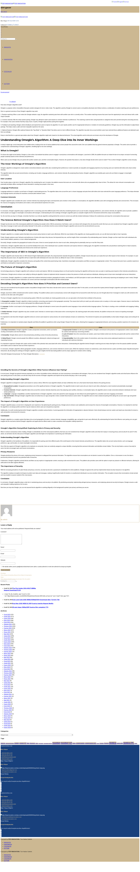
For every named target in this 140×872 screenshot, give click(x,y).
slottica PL (128, 743)
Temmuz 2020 (8, 708)
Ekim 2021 (7, 690)
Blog (28, 743)
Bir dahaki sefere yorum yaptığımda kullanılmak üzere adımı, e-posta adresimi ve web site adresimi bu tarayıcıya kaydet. (37, 566)
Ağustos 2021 (8, 694)
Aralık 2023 (7, 640)
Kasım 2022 (7, 665)
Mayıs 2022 (7, 677)
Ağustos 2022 (8, 671)
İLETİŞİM (7, 84)
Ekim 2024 (7, 620)
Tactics (135, 743)
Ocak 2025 (7, 614)
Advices (3, 743)
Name (3, 547)
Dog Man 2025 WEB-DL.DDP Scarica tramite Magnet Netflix (32, 603)
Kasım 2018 (7, 727)
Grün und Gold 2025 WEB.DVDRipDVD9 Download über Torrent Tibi (35, 599)
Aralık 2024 (7, 616)
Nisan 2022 (7, 678)
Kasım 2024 (7, 618)
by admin (12, 101)
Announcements (10, 743)
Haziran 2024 (8, 628)
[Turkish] (114, 1)
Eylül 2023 (7, 645)
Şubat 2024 (7, 636)
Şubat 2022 (7, 682)
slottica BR (120, 743)
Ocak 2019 (7, 723)
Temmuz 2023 (8, 649)
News (74, 743)
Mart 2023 (7, 657)
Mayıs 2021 (7, 698)
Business (32, 743)
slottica (112, 743)
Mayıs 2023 (7, 653)
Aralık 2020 (7, 702)
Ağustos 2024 (8, 624)
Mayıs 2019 (7, 715)
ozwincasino (80, 743)
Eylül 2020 (7, 706)
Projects (106, 743)
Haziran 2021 (8, 696)
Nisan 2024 (7, 632)
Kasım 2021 (7, 688)
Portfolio (101, 743)
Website (3, 560)
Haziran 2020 (8, 710)
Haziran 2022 (8, 675)
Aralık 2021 (7, 686)
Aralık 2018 (7, 725)
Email (2, 553)
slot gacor (4, 11)
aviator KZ (22, 743)
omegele (42, 354)
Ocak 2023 (7, 661)
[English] (120, 1)
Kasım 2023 (7, 642)
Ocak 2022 (7, 684)
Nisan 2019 (7, 717)
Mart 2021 (7, 700)
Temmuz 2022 (8, 673)
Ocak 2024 (7, 638)
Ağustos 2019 (8, 714)
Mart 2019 (7, 719)
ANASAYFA (7, 47)
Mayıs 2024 (7, 630)
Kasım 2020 (7, 704)
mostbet (56, 743)
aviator (16, 743)
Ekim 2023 (7, 643)
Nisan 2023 (7, 655)
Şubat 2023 (7, 659)
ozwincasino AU (90, 743)
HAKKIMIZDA (8, 59)
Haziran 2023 (8, 651)
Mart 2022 (7, 680)
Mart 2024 (7, 634)
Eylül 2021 (7, 692)
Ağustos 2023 (8, 647)
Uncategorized (5, 92)
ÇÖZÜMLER (8, 71)
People (97, 743)
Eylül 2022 (7, 669)
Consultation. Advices (48, 743)
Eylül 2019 (7, 712)
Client (36, 743)
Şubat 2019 (7, 721)
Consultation (40, 743)
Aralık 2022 (7, 663)
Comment (4, 531)
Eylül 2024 (7, 622)
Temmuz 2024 (8, 626)
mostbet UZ (66, 743)
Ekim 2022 (7, 667)
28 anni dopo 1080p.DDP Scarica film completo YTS (30, 607)
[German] (126, 1)
